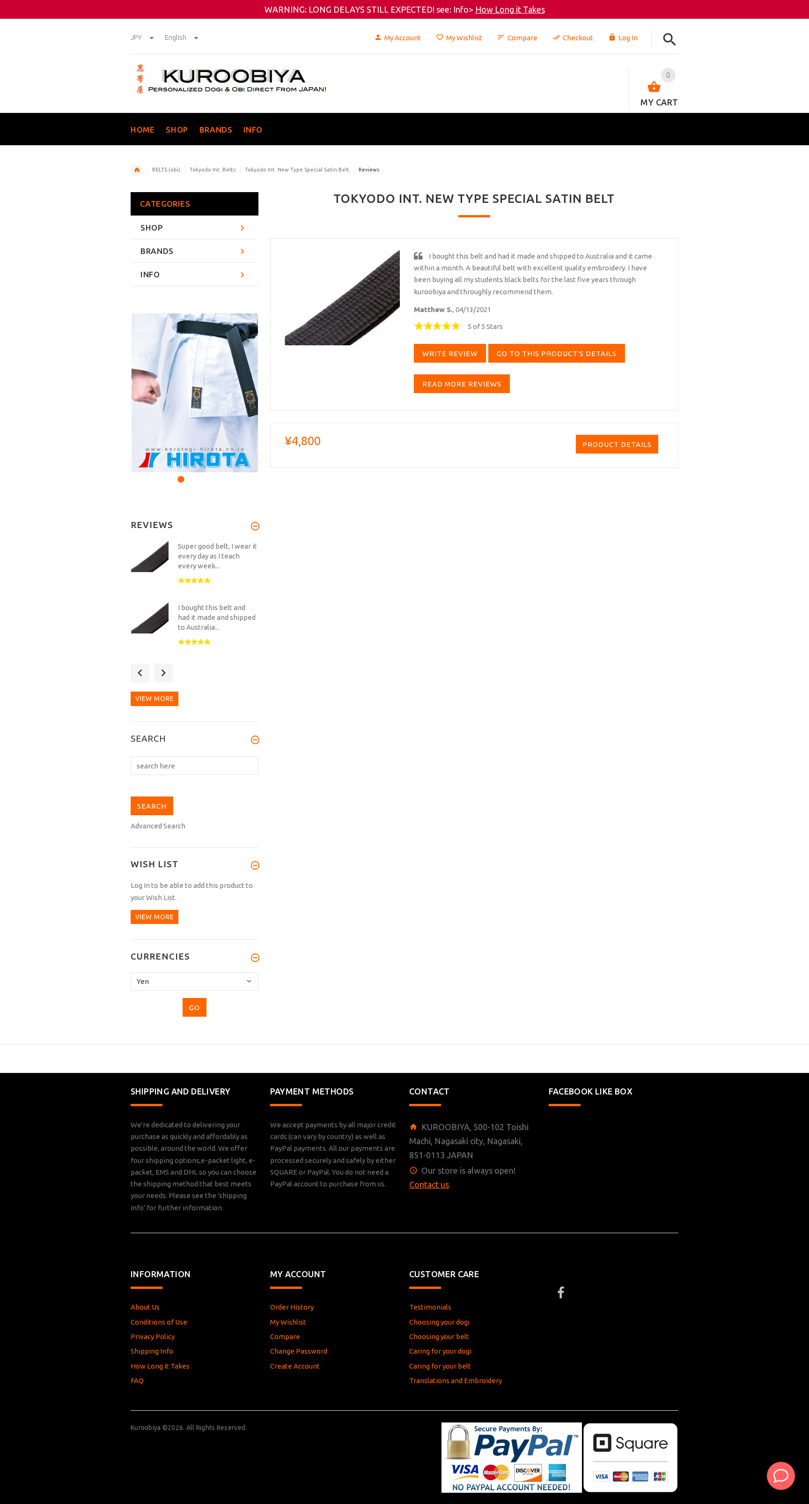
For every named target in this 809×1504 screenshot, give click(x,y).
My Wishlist (464, 38)
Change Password (298, 1351)
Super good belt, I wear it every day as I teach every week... (217, 556)
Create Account (295, 1366)
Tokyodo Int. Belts (212, 169)
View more (154, 698)
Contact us (429, 1184)
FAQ (137, 1381)
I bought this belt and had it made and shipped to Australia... (217, 617)
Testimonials (430, 1307)
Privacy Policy (153, 1336)
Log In (628, 38)
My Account (402, 38)
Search (148, 739)
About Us (145, 1307)
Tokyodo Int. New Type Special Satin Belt (297, 169)
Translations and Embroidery (455, 1381)
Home (137, 170)
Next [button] (163, 672)
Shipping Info (152, 1351)
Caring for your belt (440, 1366)
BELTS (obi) (166, 169)
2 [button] (192, 473)
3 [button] (204, 473)
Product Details (617, 444)
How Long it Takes (510, 9)
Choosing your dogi (439, 1322)
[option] (194, 392)
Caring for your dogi (440, 1351)
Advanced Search (158, 826)
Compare (522, 38)
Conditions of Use (159, 1322)
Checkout (578, 38)
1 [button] (179, 473)
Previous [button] (140, 672)
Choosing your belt (439, 1336)
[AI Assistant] (781, 1476)
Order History (292, 1307)
